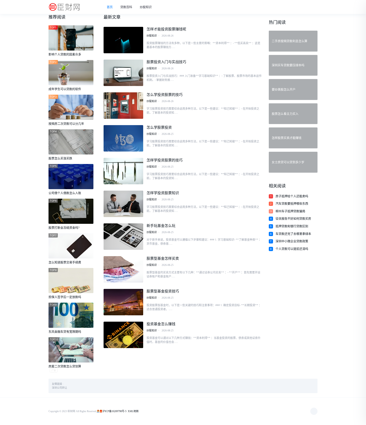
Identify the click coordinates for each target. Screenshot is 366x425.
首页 (110, 7)
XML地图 (133, 411)
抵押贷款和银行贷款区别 (292, 226)
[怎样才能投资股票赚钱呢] (123, 40)
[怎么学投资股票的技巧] (123, 105)
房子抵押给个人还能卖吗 (292, 196)
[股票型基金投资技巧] (123, 302)
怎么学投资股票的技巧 (165, 95)
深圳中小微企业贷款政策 (292, 241)
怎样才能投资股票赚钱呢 (166, 29)
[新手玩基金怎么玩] (123, 236)
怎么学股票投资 (159, 128)
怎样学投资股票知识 (163, 193)
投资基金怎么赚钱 (161, 324)
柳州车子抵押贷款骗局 (290, 211)
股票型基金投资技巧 (163, 291)
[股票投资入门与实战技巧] (123, 73)
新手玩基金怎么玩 (161, 226)
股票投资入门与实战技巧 (166, 62)
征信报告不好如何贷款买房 (293, 218)
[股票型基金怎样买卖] (123, 269)
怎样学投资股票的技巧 (165, 160)
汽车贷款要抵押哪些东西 (292, 203)
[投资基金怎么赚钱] (123, 335)
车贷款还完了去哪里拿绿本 (293, 233)
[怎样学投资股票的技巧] (123, 171)
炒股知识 (146, 7)
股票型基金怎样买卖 (163, 259)
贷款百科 (126, 7)
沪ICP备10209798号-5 (114, 411)
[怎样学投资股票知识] (123, 204)
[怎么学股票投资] (123, 138)
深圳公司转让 (59, 387)
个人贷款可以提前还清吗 (292, 248)
